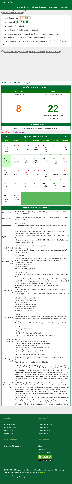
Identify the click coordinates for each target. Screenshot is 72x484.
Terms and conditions (45, 452)
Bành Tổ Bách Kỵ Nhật (8, 249)
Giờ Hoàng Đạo (7, 213)
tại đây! (42, 473)
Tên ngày (18, 274)
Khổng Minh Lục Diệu (7, 262)
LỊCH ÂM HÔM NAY (23, 7)
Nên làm (17, 279)
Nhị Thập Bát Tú (8, 292)
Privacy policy (42, 449)
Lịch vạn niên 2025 (44, 427)
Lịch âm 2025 (8, 430)
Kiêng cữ (18, 285)
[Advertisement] (36, 67)
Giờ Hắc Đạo (6, 219)
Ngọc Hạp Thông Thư (9, 340)
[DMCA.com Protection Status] (45, 458)
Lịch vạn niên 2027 (44, 434)
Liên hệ (40, 446)
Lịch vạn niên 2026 (44, 430)
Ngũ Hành (5, 237)
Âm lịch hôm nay (9, 424)
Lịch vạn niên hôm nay (45, 424)
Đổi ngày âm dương (10, 427)
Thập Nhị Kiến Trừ (8, 319)
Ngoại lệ (17, 287)
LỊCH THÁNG (53, 7)
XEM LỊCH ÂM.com (8, 2)
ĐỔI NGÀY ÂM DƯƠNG (39, 7)
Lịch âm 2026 (8, 434)
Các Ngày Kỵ (6, 226)
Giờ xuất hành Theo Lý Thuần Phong (8, 385)
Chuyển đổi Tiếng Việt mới (12, 446)
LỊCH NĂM (64, 7)
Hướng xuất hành (9, 360)
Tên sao (17, 272)
